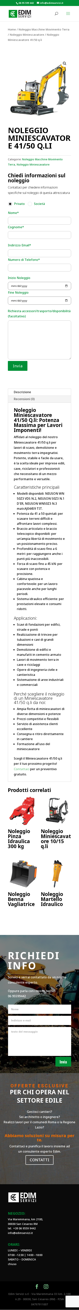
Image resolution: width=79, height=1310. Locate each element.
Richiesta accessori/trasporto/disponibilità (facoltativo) (39, 313)
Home (12, 29)
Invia (63, 1062)
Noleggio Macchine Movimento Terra (44, 29)
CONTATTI (39, 1159)
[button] (64, 63)
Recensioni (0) (24, 399)
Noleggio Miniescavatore (27, 34)
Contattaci (21, 769)
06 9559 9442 (27, 1228)
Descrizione (22, 392)
